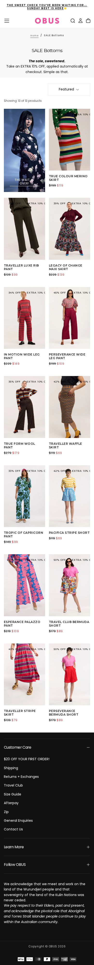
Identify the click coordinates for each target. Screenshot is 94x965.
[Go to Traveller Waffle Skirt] (69, 407)
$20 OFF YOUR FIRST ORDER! (26, 759)
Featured (66, 89)
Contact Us (13, 829)
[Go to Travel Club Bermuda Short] (69, 585)
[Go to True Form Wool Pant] (24, 407)
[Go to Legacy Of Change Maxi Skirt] (69, 229)
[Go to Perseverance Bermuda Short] (69, 674)
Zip (6, 811)
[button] (7, 21)
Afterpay (11, 803)
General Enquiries (18, 820)
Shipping (11, 768)
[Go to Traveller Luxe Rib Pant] (24, 229)
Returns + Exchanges (21, 776)
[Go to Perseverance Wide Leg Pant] (69, 318)
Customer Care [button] (17, 747)
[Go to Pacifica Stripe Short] (69, 496)
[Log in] (80, 21)
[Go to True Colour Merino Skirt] (69, 140)
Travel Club (13, 785)
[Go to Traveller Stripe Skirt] (24, 674)
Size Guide (12, 794)
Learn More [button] (14, 847)
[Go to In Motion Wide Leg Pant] (24, 318)
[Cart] (88, 21)
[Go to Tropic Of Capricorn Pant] (24, 496)
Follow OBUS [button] (15, 864)
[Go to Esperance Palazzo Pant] (24, 585)
